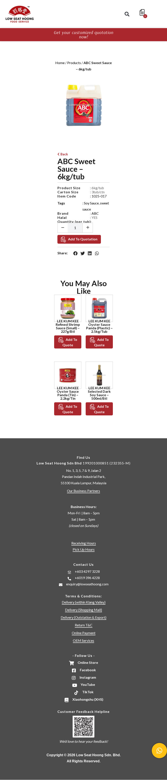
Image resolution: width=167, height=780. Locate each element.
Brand (62, 213)
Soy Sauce (91, 203)
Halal (62, 217)
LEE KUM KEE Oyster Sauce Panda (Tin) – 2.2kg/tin (68, 393)
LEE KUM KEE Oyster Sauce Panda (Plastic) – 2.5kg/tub (99, 326)
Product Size (68, 188)
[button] (127, 14)
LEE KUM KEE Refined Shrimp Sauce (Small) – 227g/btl (68, 326)
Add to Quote (69, 342)
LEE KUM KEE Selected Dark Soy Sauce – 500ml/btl (99, 393)
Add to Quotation (82, 239)
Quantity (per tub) (74, 221)
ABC (95, 213)
